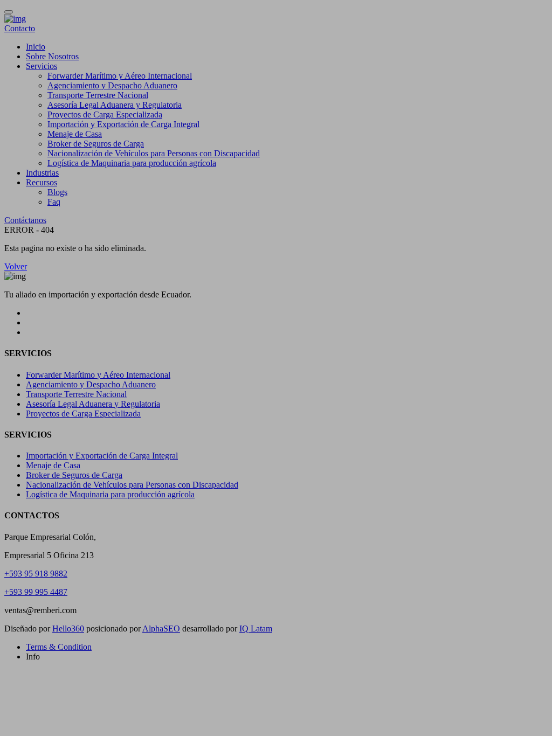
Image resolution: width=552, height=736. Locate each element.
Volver (15, 266)
